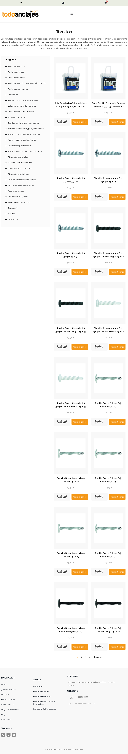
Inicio (3, 685)
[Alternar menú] (71, 14)
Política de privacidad (41, 696)
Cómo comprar (7, 705)
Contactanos (6, 720)
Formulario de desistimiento (44, 709)
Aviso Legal (38, 686)
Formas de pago (8, 700)
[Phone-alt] (3, 735)
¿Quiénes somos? (8, 690)
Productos (5, 695)
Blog (3, 715)
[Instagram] (8, 735)
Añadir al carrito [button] (79, 122)
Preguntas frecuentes (10, 710)
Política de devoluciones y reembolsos (44, 702)
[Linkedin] (14, 735)
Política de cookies (41, 691)
